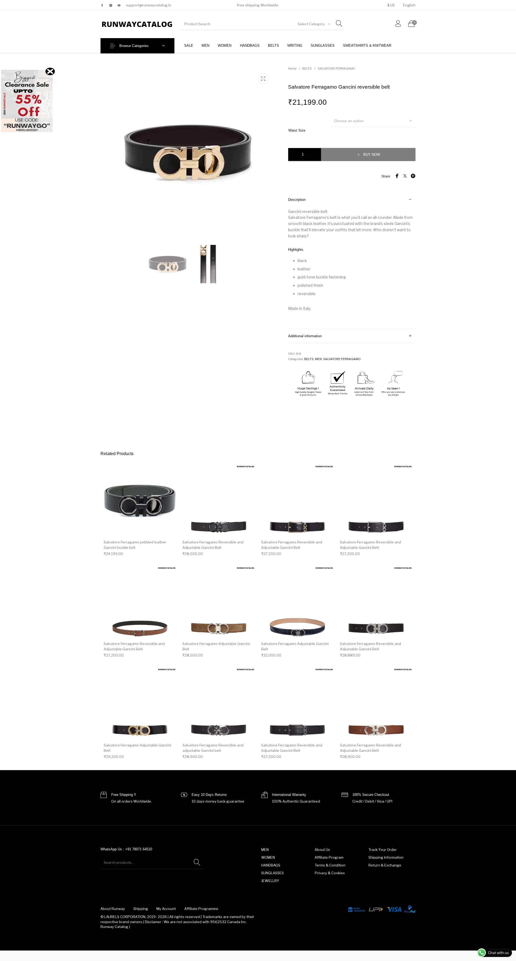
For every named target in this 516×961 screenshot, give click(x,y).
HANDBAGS (270, 865)
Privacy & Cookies (330, 873)
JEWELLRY (270, 881)
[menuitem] (391, 5)
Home (292, 68)
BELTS (307, 68)
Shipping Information (385, 857)
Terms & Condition (330, 865)
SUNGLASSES (272, 873)
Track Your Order (382, 849)
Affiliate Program (329, 857)
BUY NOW (371, 155)
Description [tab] (297, 200)
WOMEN (268, 857)
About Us (322, 849)
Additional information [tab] (305, 336)
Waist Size (296, 130)
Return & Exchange (384, 865)
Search (197, 862)
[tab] (351, 261)
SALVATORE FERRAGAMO (336, 68)
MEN (318, 359)
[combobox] (313, 24)
